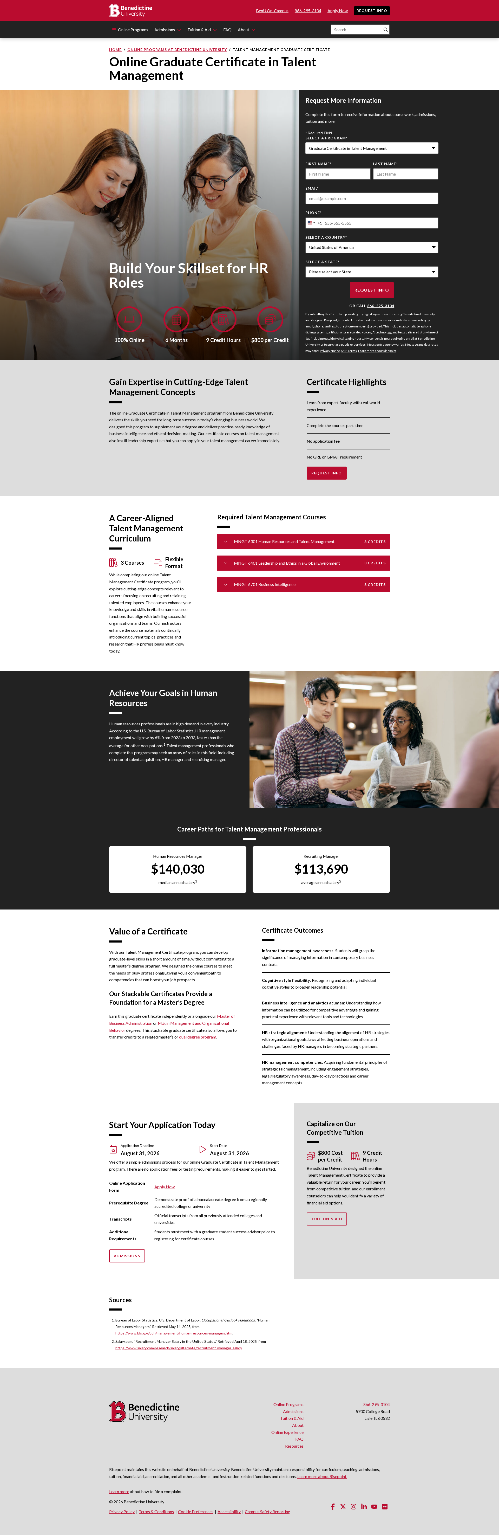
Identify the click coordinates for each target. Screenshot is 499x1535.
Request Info (372, 10)
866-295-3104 (308, 10)
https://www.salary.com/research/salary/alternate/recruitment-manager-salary (178, 1348)
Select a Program (326, 138)
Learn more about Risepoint (377, 351)
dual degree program (197, 1036)
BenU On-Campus (272, 10)
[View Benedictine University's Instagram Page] (353, 1506)
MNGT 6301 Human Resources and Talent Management (310, 541)
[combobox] (371, 148)
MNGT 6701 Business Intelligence (310, 584)
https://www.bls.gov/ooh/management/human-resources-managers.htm (173, 1333)
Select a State (322, 262)
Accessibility (229, 1511)
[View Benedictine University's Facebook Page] (333, 1506)
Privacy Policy (122, 1511)
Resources (294, 1445)
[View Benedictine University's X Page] (343, 1506)
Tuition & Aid (199, 29)
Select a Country (326, 237)
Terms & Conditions (156, 1511)
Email (312, 188)
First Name (318, 164)
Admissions (164, 29)
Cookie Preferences (195, 1511)
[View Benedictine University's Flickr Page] (385, 1506)
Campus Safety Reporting (267, 1511)
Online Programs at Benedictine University (177, 49)
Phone (313, 212)
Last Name (385, 164)
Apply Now (337, 10)
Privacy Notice (330, 351)
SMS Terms (349, 351)
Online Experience (287, 1432)
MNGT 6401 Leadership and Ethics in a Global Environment (310, 562)
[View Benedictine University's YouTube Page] (374, 1506)
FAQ (227, 29)
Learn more (119, 1491)
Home (115, 49)
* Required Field (318, 133)
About (243, 29)
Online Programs (133, 29)
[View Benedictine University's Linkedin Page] (364, 1506)
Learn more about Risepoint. (322, 1476)
